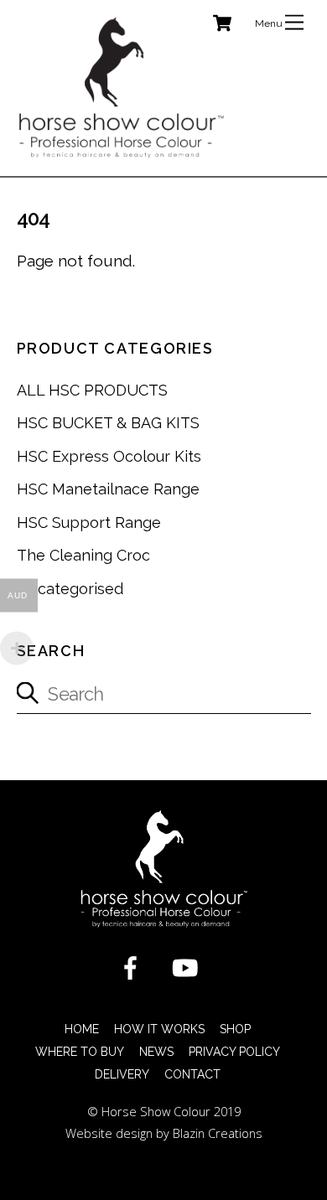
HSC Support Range (89, 522)
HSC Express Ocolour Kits (109, 456)
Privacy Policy (234, 1051)
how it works (159, 1029)
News (156, 1051)
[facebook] (134, 965)
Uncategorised (70, 588)
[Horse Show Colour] (121, 154)
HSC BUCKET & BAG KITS (108, 423)
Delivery (122, 1074)
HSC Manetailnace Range (108, 489)
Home (82, 1029)
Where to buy (79, 1051)
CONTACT (192, 1074)
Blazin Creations (217, 1133)
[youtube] (188, 965)
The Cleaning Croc (83, 555)
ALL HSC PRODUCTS (92, 390)
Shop (235, 1029)
